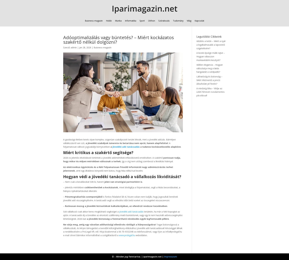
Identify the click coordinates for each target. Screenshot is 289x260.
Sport (142, 20)
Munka (118, 20)
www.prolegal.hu (127, 235)
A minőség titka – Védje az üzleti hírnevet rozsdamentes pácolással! (210, 92)
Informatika (130, 20)
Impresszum (170, 256)
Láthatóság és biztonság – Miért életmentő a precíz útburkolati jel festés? (209, 80)
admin (74, 47)
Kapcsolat (199, 20)
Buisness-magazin (94, 20)
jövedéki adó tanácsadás (126, 146)
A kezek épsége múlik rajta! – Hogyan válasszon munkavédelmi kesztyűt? (210, 56)
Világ (189, 20)
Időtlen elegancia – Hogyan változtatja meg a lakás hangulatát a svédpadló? (209, 68)
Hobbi (109, 20)
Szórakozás (164, 20)
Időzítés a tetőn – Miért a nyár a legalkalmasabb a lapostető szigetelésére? (211, 45)
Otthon (151, 20)
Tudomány (178, 20)
